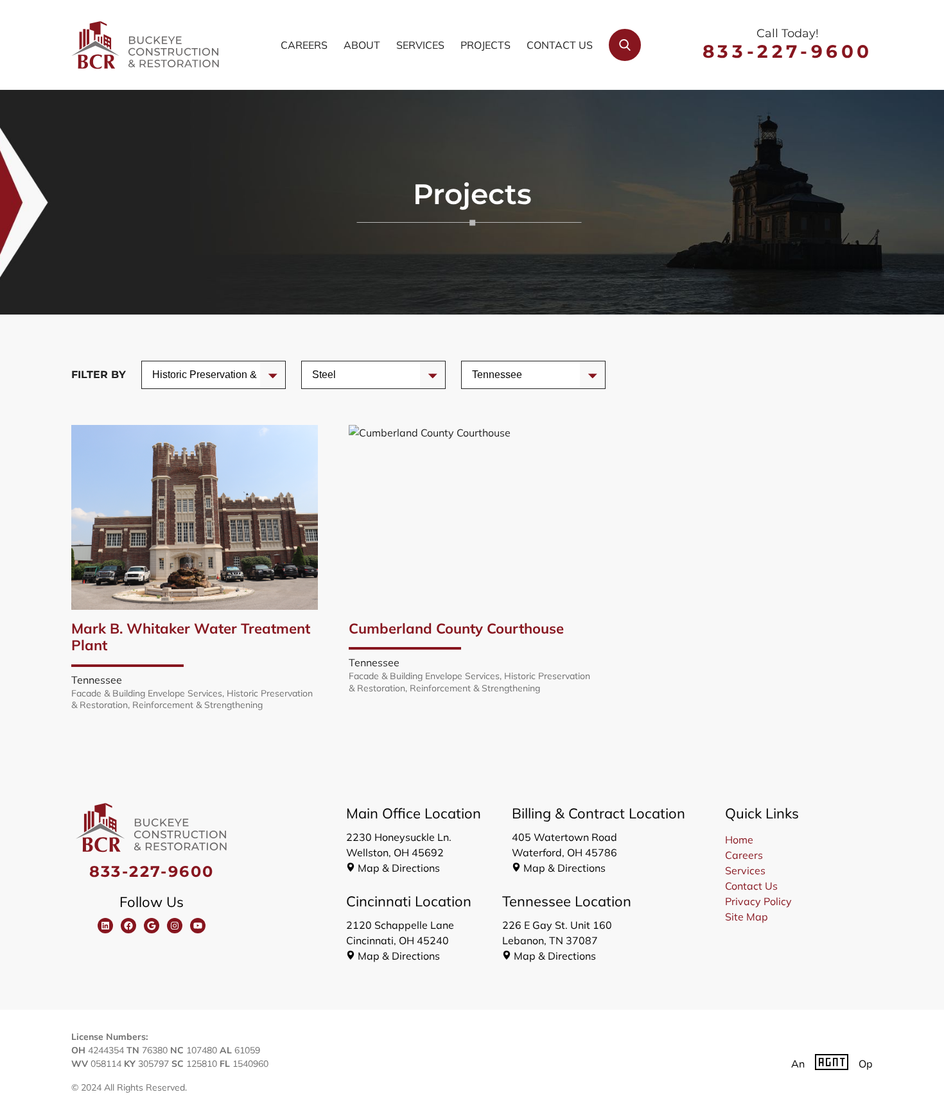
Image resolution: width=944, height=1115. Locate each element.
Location (491, 374)
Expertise (333, 374)
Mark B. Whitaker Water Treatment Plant (190, 637)
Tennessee (96, 679)
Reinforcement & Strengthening (197, 705)
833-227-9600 (788, 51)
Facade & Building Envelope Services (146, 693)
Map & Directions (399, 867)
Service (169, 374)
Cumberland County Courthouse (456, 628)
